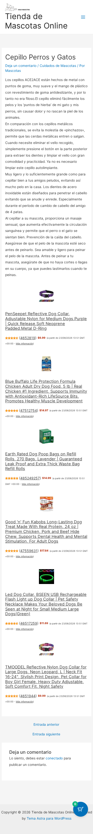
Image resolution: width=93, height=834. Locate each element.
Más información (24, 343)
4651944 (27, 696)
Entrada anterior (46, 724)
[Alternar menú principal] (83, 17)
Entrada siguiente (46, 734)
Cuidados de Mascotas (58, 66)
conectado (54, 758)
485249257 (30, 478)
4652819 (27, 338)
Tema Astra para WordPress (49, 818)
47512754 (28, 410)
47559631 (28, 551)
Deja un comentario (20, 66)
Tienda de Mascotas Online (36, 20)
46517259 (28, 623)
